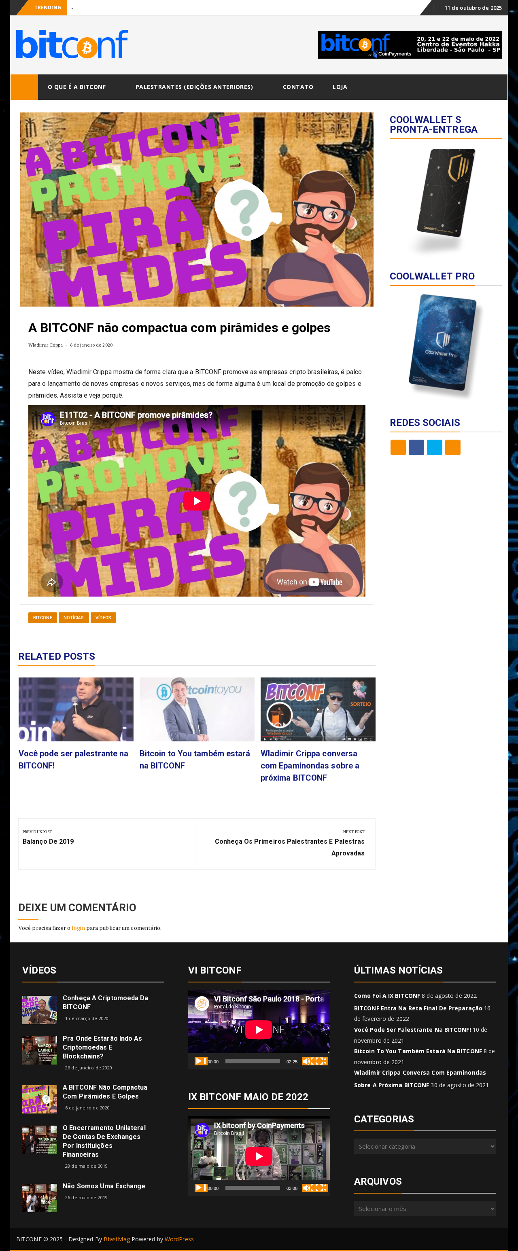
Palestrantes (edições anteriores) (194, 87)
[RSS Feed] (398, 447)
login (78, 927)
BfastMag (117, 1239)
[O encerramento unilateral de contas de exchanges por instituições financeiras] (39, 1139)
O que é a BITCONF (77, 87)
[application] (259, 1029)
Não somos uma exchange (104, 1186)
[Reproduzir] (201, 1061)
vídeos (104, 617)
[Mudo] (308, 1061)
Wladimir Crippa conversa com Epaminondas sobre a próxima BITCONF (310, 766)
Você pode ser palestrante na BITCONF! (412, 1029)
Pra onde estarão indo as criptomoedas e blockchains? (102, 1047)
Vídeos (39, 970)
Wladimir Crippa (45, 345)
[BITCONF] (24, 87)
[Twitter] (434, 447)
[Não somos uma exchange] (39, 1197)
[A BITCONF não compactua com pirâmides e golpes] (39, 1099)
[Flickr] (453, 447)
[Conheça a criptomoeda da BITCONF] (39, 1009)
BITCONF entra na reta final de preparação (418, 1008)
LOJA (340, 87)
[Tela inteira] (321, 1061)
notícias (74, 617)
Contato (298, 87)
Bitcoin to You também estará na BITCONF (418, 1051)
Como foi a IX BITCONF (387, 995)
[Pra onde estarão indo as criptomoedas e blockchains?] (39, 1050)
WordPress (179, 1239)
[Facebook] (416, 447)
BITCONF (42, 617)
